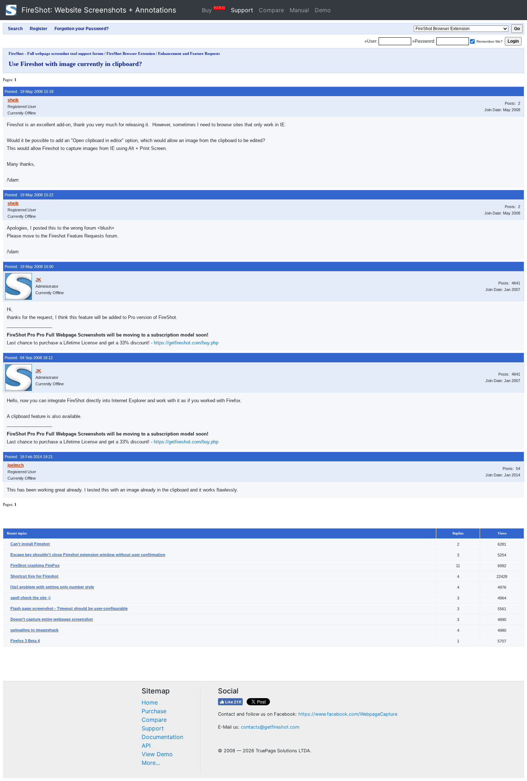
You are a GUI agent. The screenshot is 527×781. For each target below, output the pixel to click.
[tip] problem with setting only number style (52, 587)
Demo (323, 10)
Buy (213, 10)
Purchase (154, 711)
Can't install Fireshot (30, 544)
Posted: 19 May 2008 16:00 (29, 266)
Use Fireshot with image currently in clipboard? (75, 63)
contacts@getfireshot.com (270, 727)
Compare (271, 10)
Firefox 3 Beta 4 (25, 641)
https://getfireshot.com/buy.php (186, 342)
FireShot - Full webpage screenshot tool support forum (56, 53)
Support (242, 10)
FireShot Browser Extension (130, 53)
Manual (299, 10)
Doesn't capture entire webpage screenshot (51, 619)
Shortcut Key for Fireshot (34, 576)
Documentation (162, 736)
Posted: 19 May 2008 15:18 (29, 91)
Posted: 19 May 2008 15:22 (29, 195)
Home (150, 702)
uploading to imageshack (34, 630)
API (146, 745)
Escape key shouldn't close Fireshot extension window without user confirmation (87, 554)
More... (151, 762)
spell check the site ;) (30, 598)
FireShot (97, 10)
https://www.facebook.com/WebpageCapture (347, 714)
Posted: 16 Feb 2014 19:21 (29, 457)
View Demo (157, 754)
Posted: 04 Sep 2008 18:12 (29, 358)
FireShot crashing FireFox (35, 565)
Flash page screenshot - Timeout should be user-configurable (69, 608)
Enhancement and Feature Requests (189, 53)
